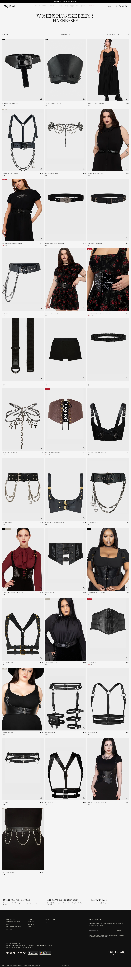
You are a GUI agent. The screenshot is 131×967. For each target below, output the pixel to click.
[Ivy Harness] (65, 769)
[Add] (41, 98)
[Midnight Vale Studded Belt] (108, 70)
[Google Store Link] (45, 953)
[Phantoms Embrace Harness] (108, 559)
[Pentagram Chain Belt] (65, 140)
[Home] (10, 6)
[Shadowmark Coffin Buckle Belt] (65, 210)
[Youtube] (21, 953)
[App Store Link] (33, 953)
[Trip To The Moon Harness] (23, 140)
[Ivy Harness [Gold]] (23, 629)
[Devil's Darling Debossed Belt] (65, 279)
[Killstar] (117, 953)
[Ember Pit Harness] (23, 699)
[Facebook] (18, 953)
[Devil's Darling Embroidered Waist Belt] (108, 279)
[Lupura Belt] (23, 349)
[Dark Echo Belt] (23, 279)
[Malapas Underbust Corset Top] (108, 769)
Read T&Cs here (103, 936)
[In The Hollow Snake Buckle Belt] (23, 210)
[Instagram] (7, 953)
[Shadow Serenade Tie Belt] (23, 70)
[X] (24, 953)
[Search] (116, 6)
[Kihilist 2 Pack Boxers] (65, 349)
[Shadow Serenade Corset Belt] (65, 70)
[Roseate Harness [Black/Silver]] (108, 419)
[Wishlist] (120, 6)
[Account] (123, 6)
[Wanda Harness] (108, 699)
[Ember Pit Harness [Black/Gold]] (65, 489)
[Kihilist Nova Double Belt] (108, 140)
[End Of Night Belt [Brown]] (65, 419)
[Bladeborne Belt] (108, 489)
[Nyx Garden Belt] (65, 559)
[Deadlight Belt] (23, 489)
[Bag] (126, 6)
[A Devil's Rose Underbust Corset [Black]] (23, 559)
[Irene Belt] (23, 769)
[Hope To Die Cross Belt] (23, 839)
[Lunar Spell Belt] (108, 629)
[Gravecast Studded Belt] (108, 210)
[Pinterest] (14, 953)
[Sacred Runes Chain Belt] (23, 419)
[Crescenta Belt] (108, 349)
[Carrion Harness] (65, 699)
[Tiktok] (11, 953)
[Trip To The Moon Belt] (65, 629)
